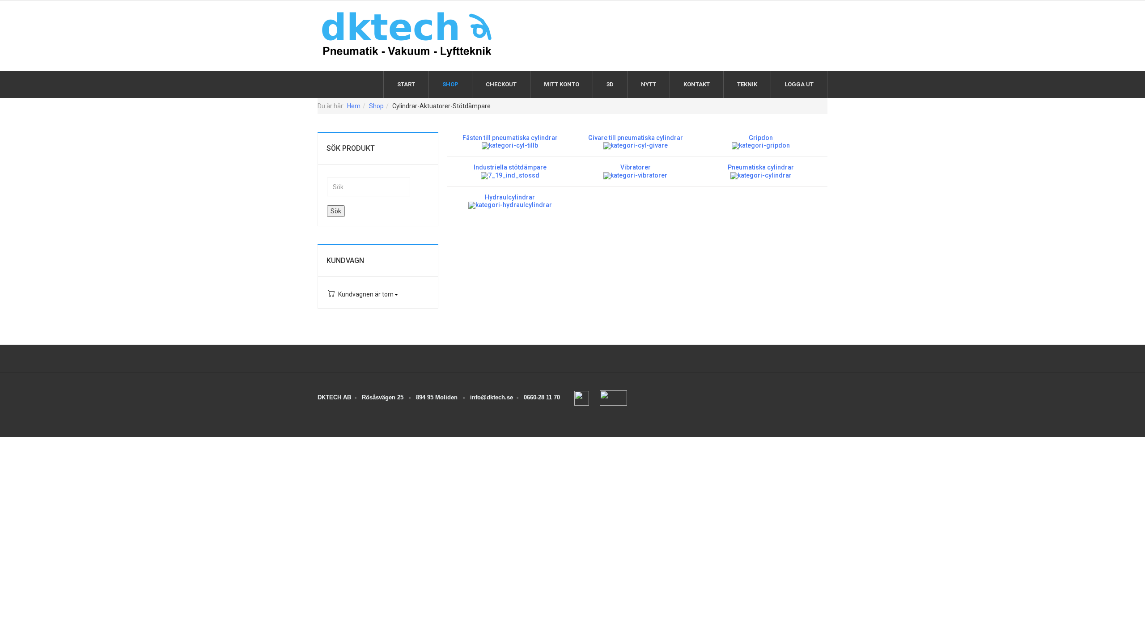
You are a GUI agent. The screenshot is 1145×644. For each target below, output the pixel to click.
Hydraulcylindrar (510, 197)
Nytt (648, 84)
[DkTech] (407, 35)
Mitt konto (561, 84)
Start (406, 84)
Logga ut (799, 84)
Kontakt (696, 84)
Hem (353, 106)
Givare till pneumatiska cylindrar (635, 137)
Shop (450, 84)
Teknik (747, 84)
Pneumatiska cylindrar (761, 167)
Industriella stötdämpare (510, 167)
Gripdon (761, 137)
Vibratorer (635, 167)
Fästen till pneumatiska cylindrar (510, 137)
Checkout (501, 84)
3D (610, 84)
